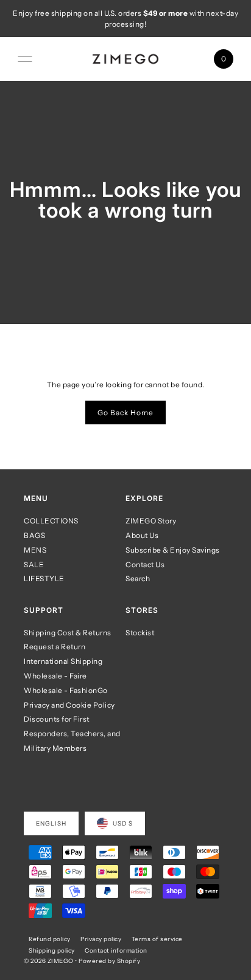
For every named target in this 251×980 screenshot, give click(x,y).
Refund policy (50, 938)
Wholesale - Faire (55, 675)
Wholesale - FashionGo (66, 690)
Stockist (139, 632)
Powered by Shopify (109, 960)
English (51, 823)
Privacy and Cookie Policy (69, 704)
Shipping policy (52, 950)
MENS (35, 549)
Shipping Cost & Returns (67, 632)
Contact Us (144, 564)
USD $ (123, 823)
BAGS (34, 535)
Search (137, 578)
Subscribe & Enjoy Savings (172, 549)
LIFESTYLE (44, 578)
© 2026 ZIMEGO (49, 960)
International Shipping (63, 661)
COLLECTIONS (51, 520)
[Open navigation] (25, 59)
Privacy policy (100, 938)
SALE (34, 564)
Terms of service (157, 938)
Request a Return (54, 646)
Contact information (116, 950)
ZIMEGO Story (150, 520)
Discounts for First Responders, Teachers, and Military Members (72, 733)
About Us (141, 535)
